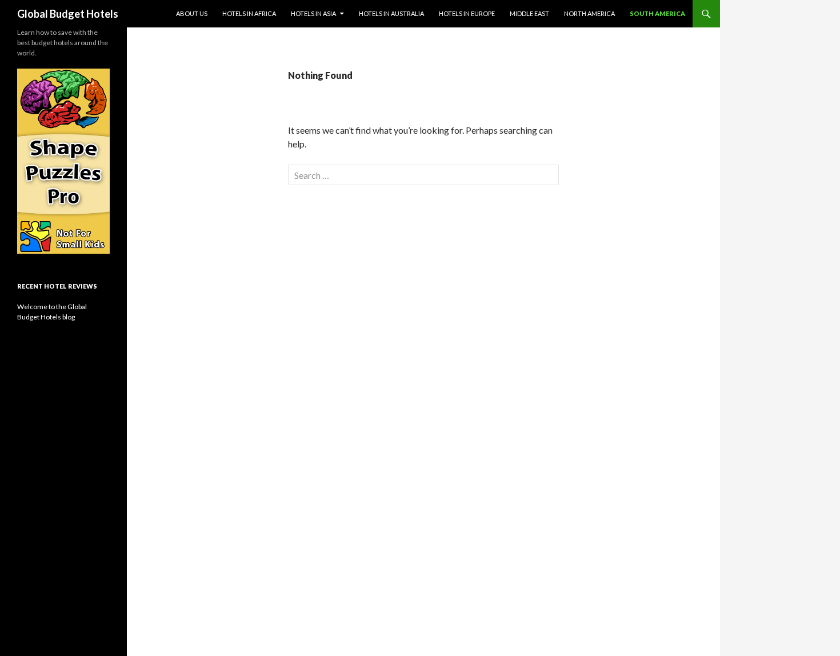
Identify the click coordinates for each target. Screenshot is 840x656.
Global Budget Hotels (67, 13)
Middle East (529, 13)
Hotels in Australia (391, 13)
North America (589, 13)
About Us (191, 13)
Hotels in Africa (249, 13)
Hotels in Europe (467, 13)
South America (657, 13)
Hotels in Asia (313, 13)
